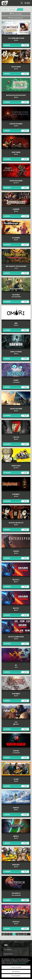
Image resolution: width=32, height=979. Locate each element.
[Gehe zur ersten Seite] (3, 934)
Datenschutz (8, 954)
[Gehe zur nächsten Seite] (22, 934)
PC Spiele (5, 9)
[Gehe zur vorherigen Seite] (5, 934)
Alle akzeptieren (16, 975)
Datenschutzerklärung (20, 963)
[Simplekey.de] (5, 3)
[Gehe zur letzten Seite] (25, 934)
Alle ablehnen (16, 971)
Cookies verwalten (16, 967)
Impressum (8, 950)
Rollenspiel (12, 9)
